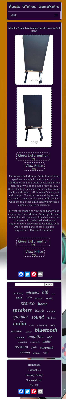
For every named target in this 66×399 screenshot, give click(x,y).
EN (31, 385)
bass (53, 294)
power (31, 325)
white (47, 341)
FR (37, 385)
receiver (28, 332)
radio (28, 297)
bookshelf (18, 293)
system (21, 346)
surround (46, 347)
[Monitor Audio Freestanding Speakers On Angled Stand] (34, 60)
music (19, 297)
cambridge (35, 342)
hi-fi (49, 337)
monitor (16, 331)
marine (36, 353)
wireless (32, 292)
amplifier (36, 336)
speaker (20, 317)
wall (45, 352)
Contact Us (34, 369)
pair (34, 347)
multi (51, 318)
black (39, 311)
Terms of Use (34, 380)
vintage (51, 311)
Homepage (34, 364)
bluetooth (46, 330)
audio (19, 323)
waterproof (42, 325)
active (52, 325)
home (42, 304)
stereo (28, 303)
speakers (22, 310)
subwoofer (39, 298)
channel (20, 337)
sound (38, 317)
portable (49, 298)
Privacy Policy (34, 375)
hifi (45, 292)
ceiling (25, 352)
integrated (22, 342)
